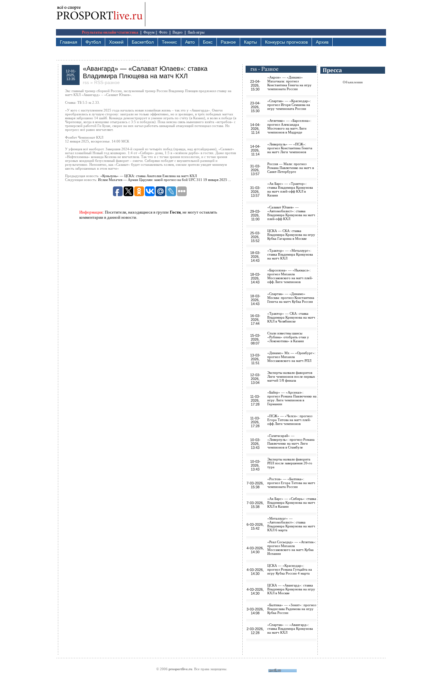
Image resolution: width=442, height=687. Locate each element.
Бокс (208, 42)
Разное (228, 42)
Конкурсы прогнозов (286, 42)
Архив (322, 42)
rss (86, 82)
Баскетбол (143, 42)
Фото (163, 32)
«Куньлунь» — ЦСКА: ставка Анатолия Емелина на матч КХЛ (148, 176)
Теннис (169, 42)
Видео (177, 32)
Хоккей (116, 42)
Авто (190, 42)
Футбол (93, 42)
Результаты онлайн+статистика (110, 32)
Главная (68, 42)
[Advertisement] (268, 14)
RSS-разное (107, 82)
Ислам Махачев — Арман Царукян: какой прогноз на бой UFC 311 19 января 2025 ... (164, 180)
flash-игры (196, 32)
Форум (149, 32)
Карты (250, 42)
